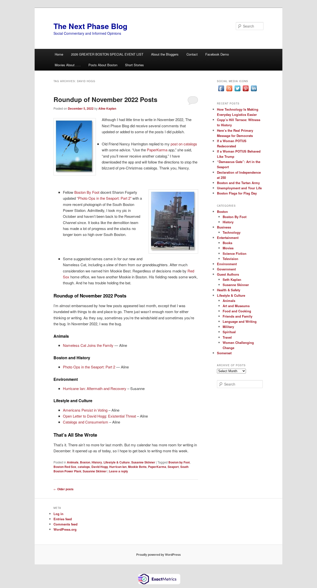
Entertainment (227, 237)
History (97, 462)
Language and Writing (240, 321)
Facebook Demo (217, 54)
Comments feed (65, 524)
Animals (73, 462)
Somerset (224, 353)
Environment (227, 263)
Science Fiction (234, 253)
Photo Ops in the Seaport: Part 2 (89, 366)
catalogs (84, 466)
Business (224, 227)
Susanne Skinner (143, 462)
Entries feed (62, 519)
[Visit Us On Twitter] (237, 91)
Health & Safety (228, 290)
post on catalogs (184, 143)
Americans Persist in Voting (85, 410)
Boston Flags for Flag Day (237, 193)
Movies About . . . (67, 65)
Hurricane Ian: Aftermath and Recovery (94, 388)
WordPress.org (65, 529)
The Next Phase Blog (90, 26)
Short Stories (134, 65)
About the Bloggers (165, 54)
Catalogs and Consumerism (85, 422)
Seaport (173, 466)
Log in (58, 513)
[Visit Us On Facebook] (221, 91)
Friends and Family (237, 316)
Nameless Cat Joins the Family (88, 345)
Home (59, 54)
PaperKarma (157, 149)
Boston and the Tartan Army (238, 182)
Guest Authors (228, 274)
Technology (231, 232)
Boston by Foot (179, 462)
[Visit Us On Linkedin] (254, 91)
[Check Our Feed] (229, 91)
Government (226, 269)
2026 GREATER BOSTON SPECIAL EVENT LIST (107, 54)
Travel (227, 337)
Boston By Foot (86, 192)
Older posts (63, 489)
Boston (85, 462)
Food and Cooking (237, 311)
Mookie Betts (137, 466)
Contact (192, 54)
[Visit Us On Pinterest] (245, 91)
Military (228, 326)
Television (230, 258)
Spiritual (229, 331)
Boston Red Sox (64, 466)
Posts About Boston (102, 65)
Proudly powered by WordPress (158, 554)
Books (227, 242)
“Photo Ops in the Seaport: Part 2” (104, 198)
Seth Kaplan (232, 279)
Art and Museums (236, 305)
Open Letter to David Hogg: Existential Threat (99, 416)
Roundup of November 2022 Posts (105, 99)
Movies (228, 248)
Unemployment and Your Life (239, 188)
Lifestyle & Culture (117, 462)
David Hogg (99, 466)
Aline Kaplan (107, 108)
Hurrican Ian (118, 466)
